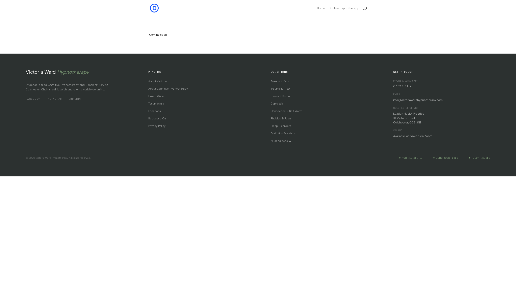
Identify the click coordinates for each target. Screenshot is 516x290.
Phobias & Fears (281, 118)
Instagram (54, 98)
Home (321, 8)
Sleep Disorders (281, 126)
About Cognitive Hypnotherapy (168, 88)
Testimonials (156, 103)
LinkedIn (75, 98)
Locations (154, 111)
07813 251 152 (402, 86)
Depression (278, 103)
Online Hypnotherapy (344, 8)
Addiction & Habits (283, 133)
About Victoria (157, 81)
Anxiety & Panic (280, 81)
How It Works (156, 96)
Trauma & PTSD (280, 88)
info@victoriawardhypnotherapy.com (418, 100)
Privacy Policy (156, 126)
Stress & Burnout (281, 96)
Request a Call (157, 118)
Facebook (33, 98)
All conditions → (281, 141)
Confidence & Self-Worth (286, 111)
